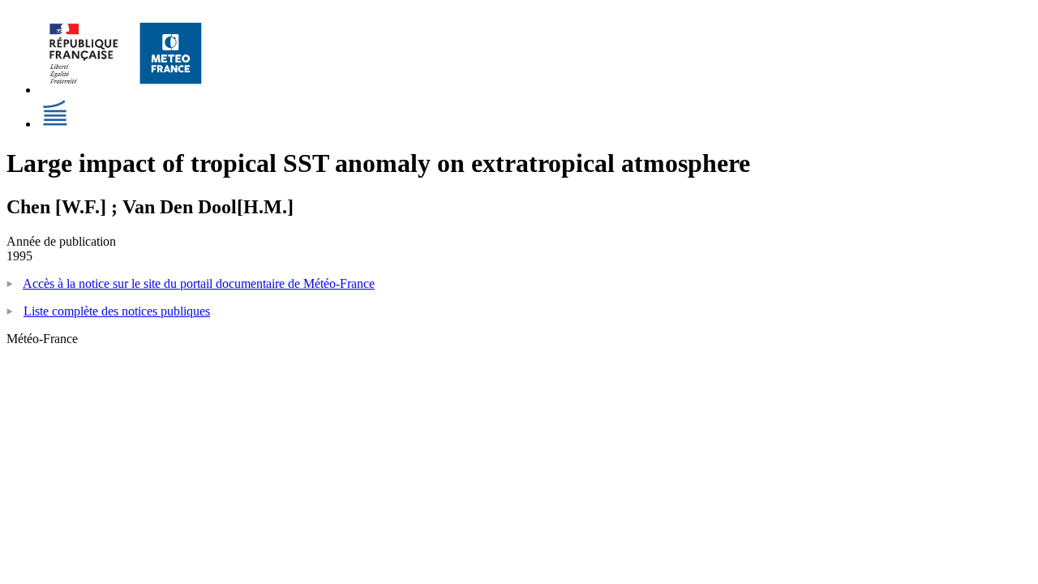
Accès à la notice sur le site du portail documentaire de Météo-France (199, 283)
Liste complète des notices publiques (117, 311)
